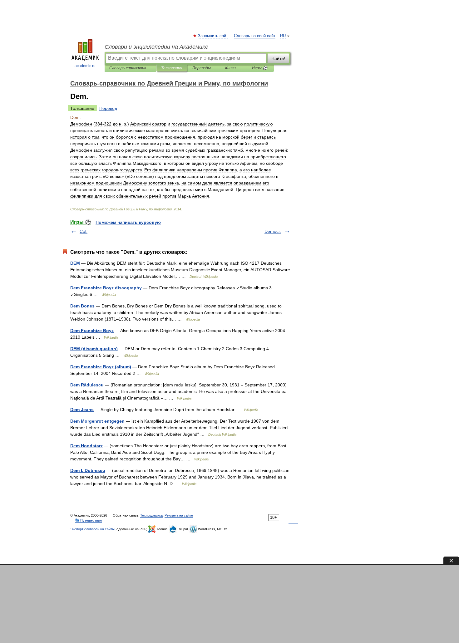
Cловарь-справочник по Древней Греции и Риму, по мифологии (130, 68)
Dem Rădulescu (87, 384)
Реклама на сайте (179, 515)
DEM (75, 263)
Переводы (201, 68)
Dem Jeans (82, 409)
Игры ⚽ (259, 68)
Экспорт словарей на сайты (92, 529)
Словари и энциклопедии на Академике (156, 47)
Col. (83, 231)
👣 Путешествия (88, 520)
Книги (230, 68)
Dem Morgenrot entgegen (97, 421)
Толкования (171, 68)
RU (283, 36)
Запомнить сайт (213, 36)
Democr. (272, 231)
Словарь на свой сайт (254, 36)
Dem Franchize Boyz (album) (100, 366)
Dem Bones (82, 305)
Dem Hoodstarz (86, 445)
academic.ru (85, 66)
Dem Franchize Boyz (92, 330)
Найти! (278, 58)
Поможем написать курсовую (128, 222)
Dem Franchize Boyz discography (106, 287)
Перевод (108, 108)
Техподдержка (151, 515)
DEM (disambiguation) (94, 348)
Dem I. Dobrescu (87, 470)
